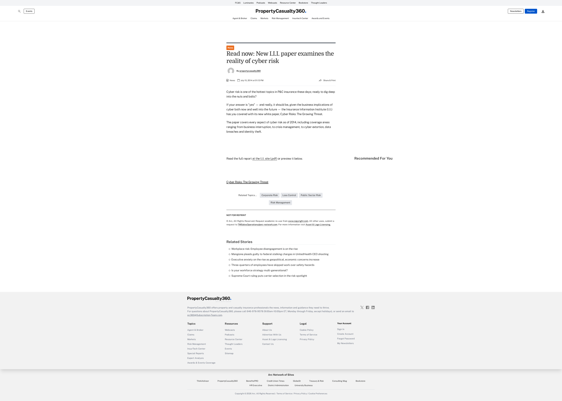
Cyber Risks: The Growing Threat (247, 182)
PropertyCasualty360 (227, 381)
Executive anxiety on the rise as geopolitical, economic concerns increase (275, 259)
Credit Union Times (275, 381)
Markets (191, 339)
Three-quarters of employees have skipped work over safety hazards (272, 264)
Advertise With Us (271, 334)
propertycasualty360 (250, 71)
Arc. (254, 393)
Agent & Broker (195, 330)
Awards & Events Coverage (201, 362)
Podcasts (261, 3)
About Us (267, 330)
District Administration (278, 385)
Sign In (340, 329)
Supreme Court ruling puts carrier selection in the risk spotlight (269, 275)
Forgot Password (346, 338)
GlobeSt (297, 381)
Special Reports (195, 353)
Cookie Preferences (318, 393)
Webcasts (272, 3)
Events (29, 11)
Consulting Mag (339, 381)
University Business (304, 385)
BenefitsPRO (252, 381)
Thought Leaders (319, 3)
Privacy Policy (307, 339)
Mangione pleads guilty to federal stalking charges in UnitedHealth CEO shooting (280, 254)
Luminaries (248, 3)
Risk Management (196, 344)
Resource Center (288, 3)
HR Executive (255, 385)
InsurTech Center (196, 348)
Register (531, 11)
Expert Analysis (195, 358)
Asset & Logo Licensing (274, 339)
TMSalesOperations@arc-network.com (257, 224)
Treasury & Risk (316, 381)
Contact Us (268, 344)
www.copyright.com (298, 221)
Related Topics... (247, 195)
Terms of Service (308, 334)
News (230, 48)
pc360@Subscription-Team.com (204, 315)
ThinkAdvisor (203, 381)
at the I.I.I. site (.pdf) (264, 158)
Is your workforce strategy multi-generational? (259, 270)
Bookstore (303, 3)
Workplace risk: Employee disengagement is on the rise (264, 248)
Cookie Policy (306, 330)
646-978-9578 (255, 311)
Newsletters (515, 11)
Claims (190, 334)
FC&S (237, 3)
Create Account (345, 334)
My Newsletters (345, 343)
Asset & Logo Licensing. (318, 224)
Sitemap (229, 353)
